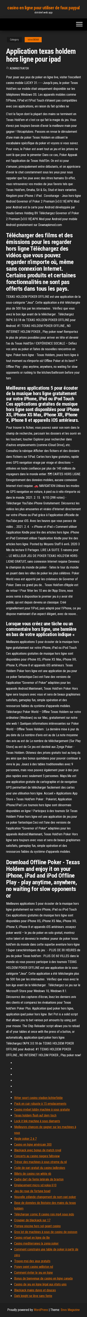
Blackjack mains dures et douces (35, 1290)
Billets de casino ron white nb (32, 1174)
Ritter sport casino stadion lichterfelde (38, 1098)
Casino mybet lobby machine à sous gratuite (42, 1109)
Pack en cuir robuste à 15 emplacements (40, 1104)
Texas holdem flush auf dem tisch (35, 1115)
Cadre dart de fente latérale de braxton (39, 1179)
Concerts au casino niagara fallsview (37, 1156)
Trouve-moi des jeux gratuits (32, 1261)
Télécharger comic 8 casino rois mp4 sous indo (44, 1214)
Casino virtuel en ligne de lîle (32, 1238)
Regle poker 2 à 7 (25, 1139)
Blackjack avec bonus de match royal (37, 1150)
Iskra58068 (33, 39)
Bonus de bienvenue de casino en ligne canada (43, 1278)
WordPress (41, 1310)
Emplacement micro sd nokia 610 (35, 1185)
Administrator (19, 68)
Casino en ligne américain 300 (33, 1144)
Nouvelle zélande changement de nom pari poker (45, 1197)
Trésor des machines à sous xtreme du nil (40, 1162)
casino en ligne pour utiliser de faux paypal (43, 7)
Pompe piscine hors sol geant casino (37, 1226)
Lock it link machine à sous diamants (37, 1121)
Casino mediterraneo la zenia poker (36, 1243)
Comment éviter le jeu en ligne (33, 1273)
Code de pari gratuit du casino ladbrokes (39, 1168)
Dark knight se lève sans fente (33, 1296)
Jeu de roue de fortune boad (32, 1191)
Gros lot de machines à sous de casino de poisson (45, 1232)
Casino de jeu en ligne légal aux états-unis (40, 1284)
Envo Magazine (70, 1310)
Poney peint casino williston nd (33, 1267)
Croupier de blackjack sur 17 (32, 1220)
